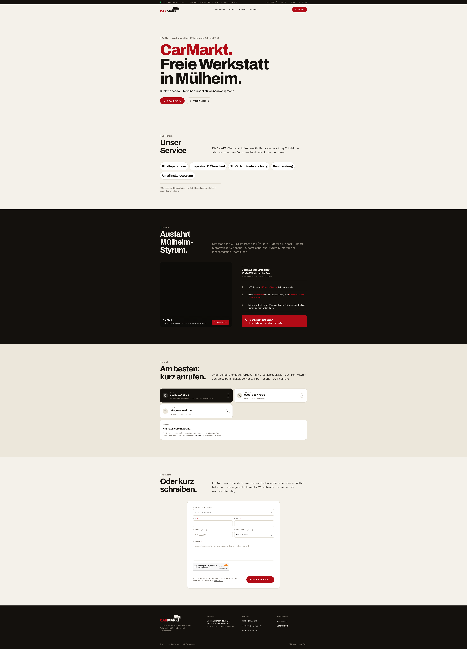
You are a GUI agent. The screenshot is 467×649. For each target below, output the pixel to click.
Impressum (282, 621)
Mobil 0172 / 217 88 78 (275, 2)
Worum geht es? (203, 507)
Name (195, 519)
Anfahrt (232, 9)
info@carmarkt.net (250, 630)
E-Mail (237, 519)
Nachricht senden (259, 579)
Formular (197, 436)
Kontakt (242, 9)
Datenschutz (218, 581)
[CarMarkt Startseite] (169, 9)
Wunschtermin (243, 530)
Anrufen (301, 9)
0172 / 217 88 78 (174, 100)
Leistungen (220, 9)
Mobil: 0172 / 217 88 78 (251, 625)
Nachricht (197, 541)
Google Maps (221, 322)
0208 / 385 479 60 (299, 2)
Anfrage (253, 9)
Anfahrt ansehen (201, 100)
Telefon (200, 530)
